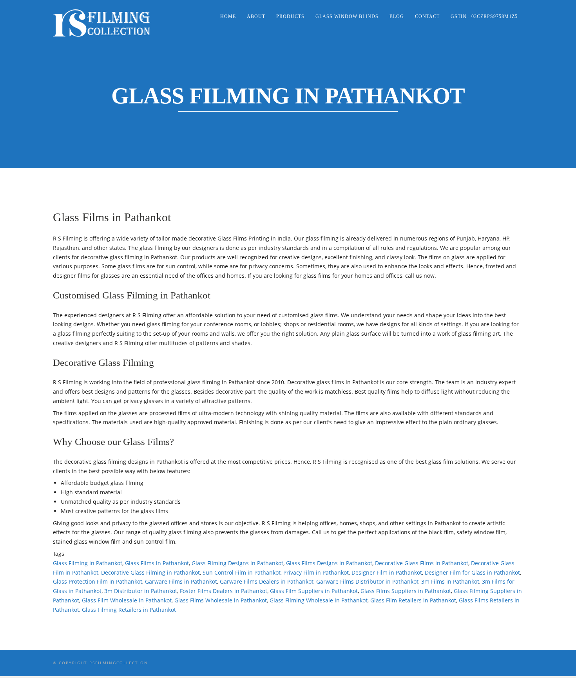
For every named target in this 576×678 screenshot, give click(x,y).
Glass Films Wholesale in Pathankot (220, 600)
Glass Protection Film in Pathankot (97, 581)
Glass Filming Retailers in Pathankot (129, 609)
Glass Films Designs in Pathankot (329, 563)
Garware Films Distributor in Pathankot (367, 581)
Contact (427, 16)
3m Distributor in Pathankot (140, 591)
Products (290, 16)
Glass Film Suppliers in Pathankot (314, 591)
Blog (396, 16)
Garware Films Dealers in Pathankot (266, 581)
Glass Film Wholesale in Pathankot (127, 600)
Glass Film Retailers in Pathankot (413, 600)
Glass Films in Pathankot (157, 563)
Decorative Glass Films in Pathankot (421, 563)
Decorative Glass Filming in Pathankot (150, 572)
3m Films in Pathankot (450, 581)
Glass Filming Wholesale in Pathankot (319, 600)
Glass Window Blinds (347, 16)
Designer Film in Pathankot (386, 572)
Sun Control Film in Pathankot (242, 572)
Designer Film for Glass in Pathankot (472, 572)
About (256, 16)
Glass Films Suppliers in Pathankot (405, 591)
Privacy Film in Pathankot (316, 572)
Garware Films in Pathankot (181, 581)
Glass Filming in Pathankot (87, 563)
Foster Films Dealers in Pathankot (223, 591)
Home (228, 16)
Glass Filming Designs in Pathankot (237, 563)
